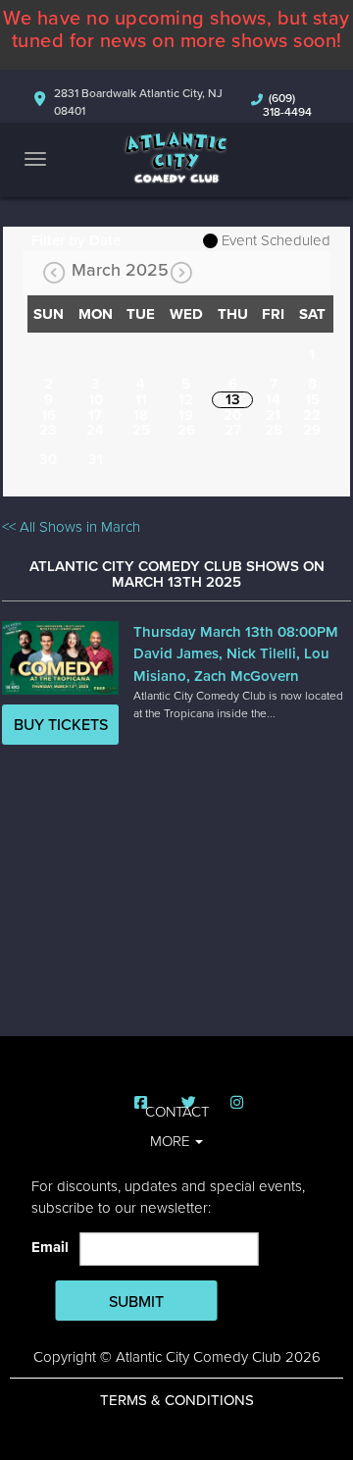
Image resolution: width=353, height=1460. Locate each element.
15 (312, 399)
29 (312, 430)
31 (95, 459)
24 (95, 430)
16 (48, 415)
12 (185, 399)
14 (273, 399)
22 (312, 415)
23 (48, 430)
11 (141, 399)
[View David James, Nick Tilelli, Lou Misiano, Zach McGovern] (60, 658)
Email (53, 1247)
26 (186, 430)
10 (95, 399)
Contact (177, 1112)
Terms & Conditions (177, 1400)
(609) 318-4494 (287, 105)
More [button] (171, 1141)
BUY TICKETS (61, 725)
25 (141, 430)
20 (232, 415)
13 (233, 399)
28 (273, 430)
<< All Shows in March (71, 527)
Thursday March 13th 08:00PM (235, 632)
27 (233, 430)
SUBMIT (136, 1302)
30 (48, 459)
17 (95, 415)
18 (140, 415)
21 (273, 415)
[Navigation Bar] (35, 159)
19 (185, 415)
